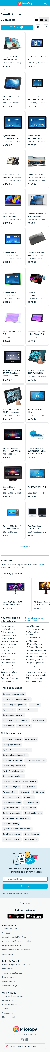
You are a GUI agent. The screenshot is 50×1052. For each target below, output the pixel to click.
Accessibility (8, 954)
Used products (9, 1017)
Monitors (7, 10)
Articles (6, 1008)
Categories (7, 1012)
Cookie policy (8, 981)
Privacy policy (9, 977)
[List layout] (41, 19)
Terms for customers (12, 972)
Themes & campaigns (13, 996)
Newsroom (7, 1000)
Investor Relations (11, 1004)
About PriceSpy (9, 928)
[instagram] (22, 1039)
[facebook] (27, 1039)
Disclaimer (7, 968)
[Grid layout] (36, 19)
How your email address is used (15, 893)
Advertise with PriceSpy (14, 937)
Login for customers (11, 945)
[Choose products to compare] (38, 27)
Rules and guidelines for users (16, 964)
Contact (6, 933)
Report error (25, 546)
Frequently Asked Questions (16, 949)
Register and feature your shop (17, 941)
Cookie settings (9, 985)
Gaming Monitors (21, 567)
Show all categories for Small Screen (35, 619)
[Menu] (3, 3)
